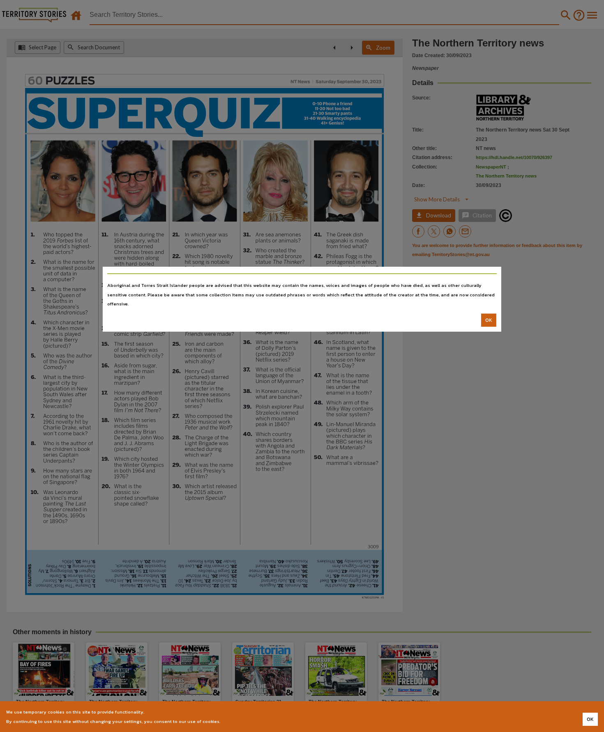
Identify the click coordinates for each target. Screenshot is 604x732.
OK (488, 320)
